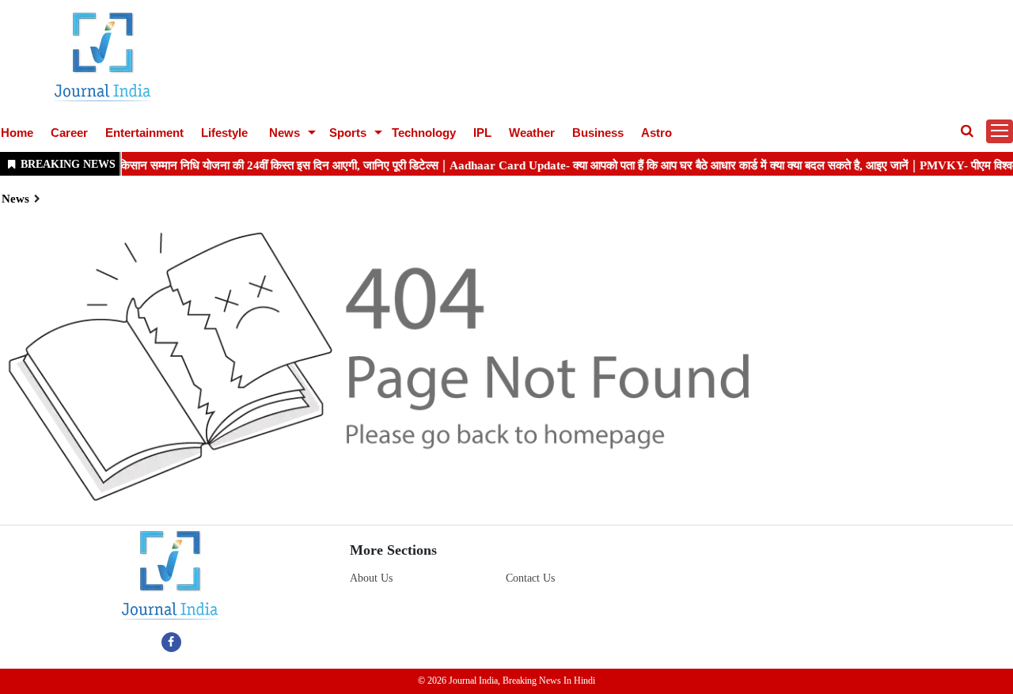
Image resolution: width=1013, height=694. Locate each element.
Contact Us (530, 578)
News (284, 132)
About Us (371, 578)
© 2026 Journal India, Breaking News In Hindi (506, 680)
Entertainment (144, 132)
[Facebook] (171, 641)
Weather (532, 132)
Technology (424, 132)
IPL (482, 132)
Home (17, 132)
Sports (347, 132)
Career (69, 132)
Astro (656, 132)
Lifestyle (224, 132)
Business (598, 132)
